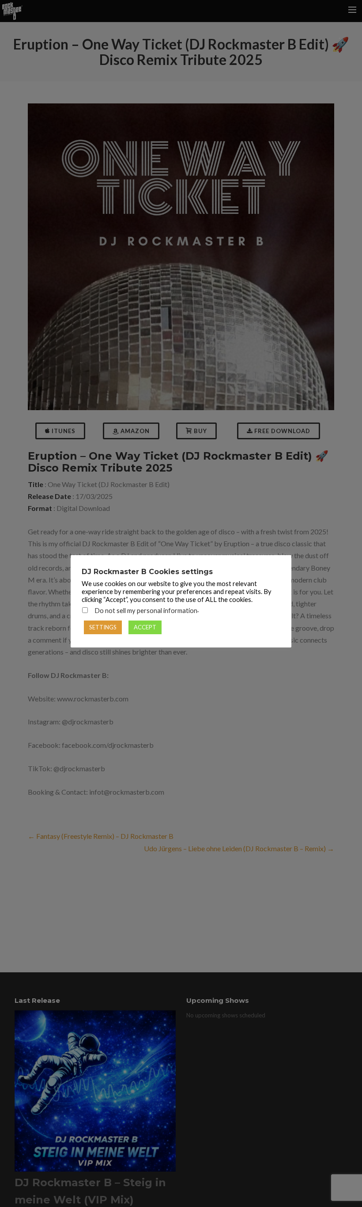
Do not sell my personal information (145, 610)
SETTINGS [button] (103, 627)
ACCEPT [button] (145, 627)
